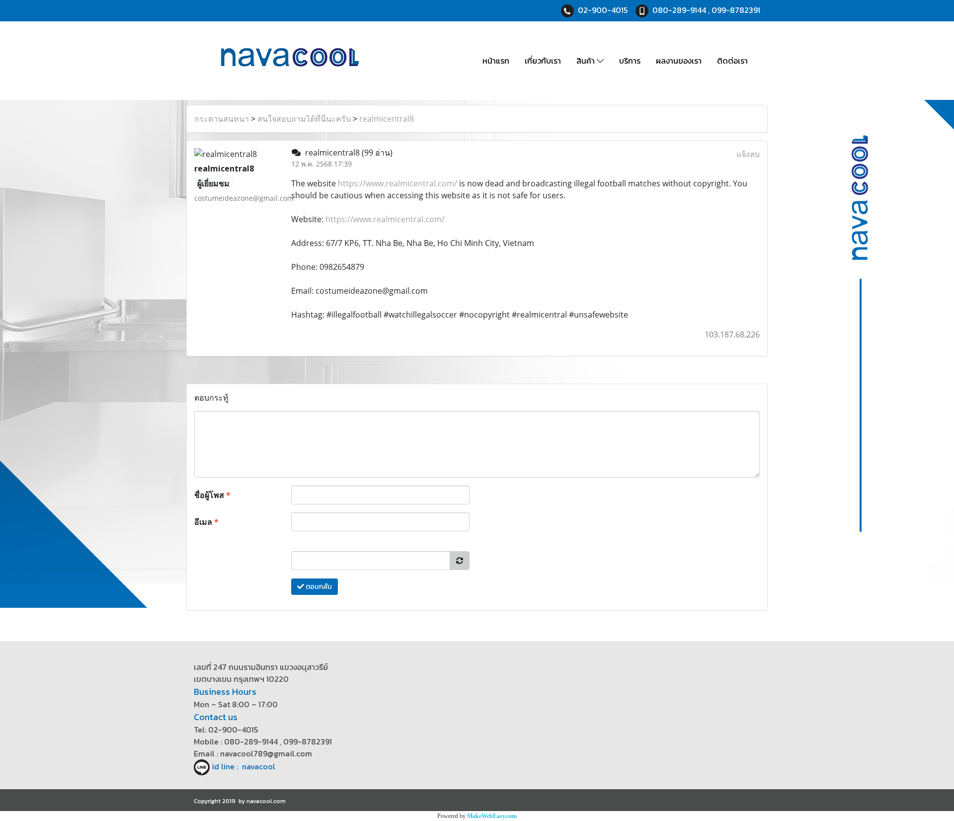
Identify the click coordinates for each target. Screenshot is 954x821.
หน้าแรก (495, 61)
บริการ (629, 61)
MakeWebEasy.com (492, 816)
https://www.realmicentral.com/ (397, 183)
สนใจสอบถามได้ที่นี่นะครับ (304, 118)
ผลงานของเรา (679, 61)
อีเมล (206, 521)
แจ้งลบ (748, 154)
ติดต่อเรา (732, 61)
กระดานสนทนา (221, 118)
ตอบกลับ (318, 586)
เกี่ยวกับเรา (543, 61)
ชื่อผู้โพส (212, 495)
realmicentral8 (386, 118)
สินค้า (586, 61)
